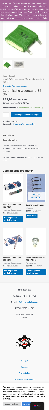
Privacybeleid (24, 373)
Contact (24, 361)
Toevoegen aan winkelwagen (26, 114)
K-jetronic (7, 86)
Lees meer (31, 216)
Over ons (24, 367)
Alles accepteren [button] (30, 404)
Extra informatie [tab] (10, 140)
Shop (11, 76)
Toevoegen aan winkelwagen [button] (10, 219)
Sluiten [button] (45, 18)
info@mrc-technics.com (28, 302)
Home (5, 76)
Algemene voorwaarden (24, 379)
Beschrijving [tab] (8, 135)
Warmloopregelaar (17, 79)
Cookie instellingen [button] (12, 404)
